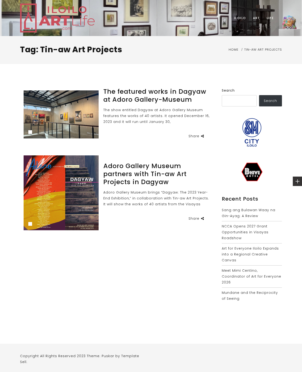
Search (228, 90)
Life (270, 18)
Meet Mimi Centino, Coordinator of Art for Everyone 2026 (251, 276)
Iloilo (240, 18)
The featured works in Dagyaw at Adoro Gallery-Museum (154, 95)
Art (256, 18)
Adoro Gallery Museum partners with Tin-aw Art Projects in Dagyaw (145, 174)
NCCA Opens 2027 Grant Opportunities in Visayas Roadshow (245, 232)
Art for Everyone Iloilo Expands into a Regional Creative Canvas (250, 254)
